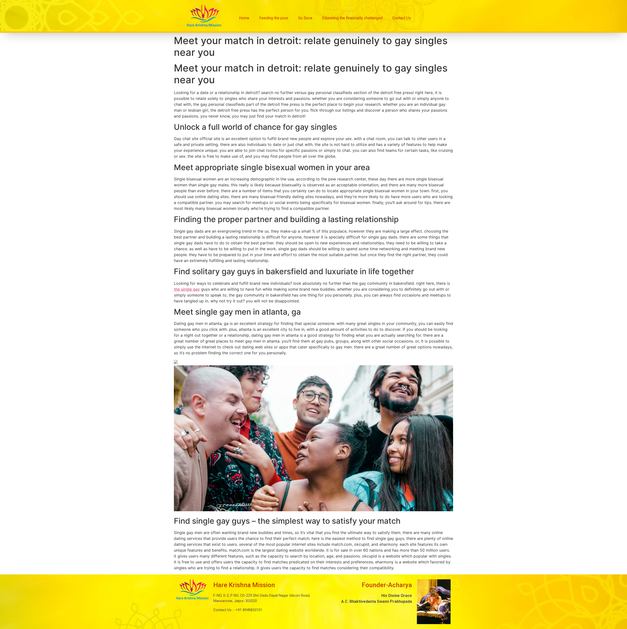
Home (244, 18)
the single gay (187, 289)
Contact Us (401, 18)
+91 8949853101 (248, 610)
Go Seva (305, 18)
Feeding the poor (273, 18)
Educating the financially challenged (352, 18)
